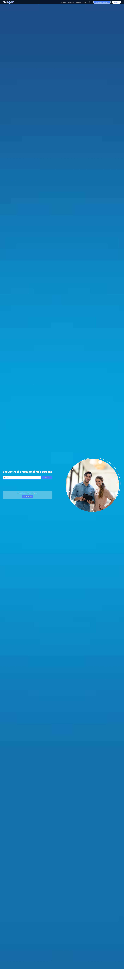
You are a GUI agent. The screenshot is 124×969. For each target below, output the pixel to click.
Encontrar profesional (81, 2)
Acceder (116, 2)
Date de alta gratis (27, 496)
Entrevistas (71, 2)
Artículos (63, 2)
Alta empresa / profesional (102, 2)
